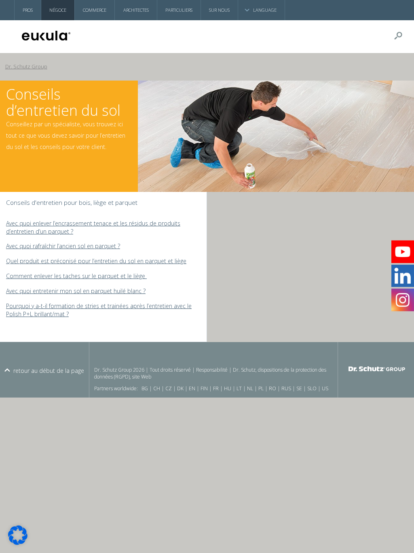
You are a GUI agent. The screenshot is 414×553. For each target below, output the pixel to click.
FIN (204, 388)
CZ (168, 388)
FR (216, 388)
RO (272, 388)
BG (145, 388)
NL (250, 388)
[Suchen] (401, 36)
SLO (312, 388)
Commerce (94, 10)
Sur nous (219, 10)
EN (192, 388)
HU (227, 388)
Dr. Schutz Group (26, 66)
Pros (28, 10)
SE (299, 388)
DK (180, 388)
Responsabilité (212, 369)
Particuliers (178, 10)
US (325, 388)
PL (261, 388)
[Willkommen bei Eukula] (60, 35)
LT (239, 388)
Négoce (57, 10)
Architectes (136, 10)
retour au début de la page (48, 370)
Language (265, 10)
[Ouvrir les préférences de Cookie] (17, 543)
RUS (286, 388)
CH (156, 388)
